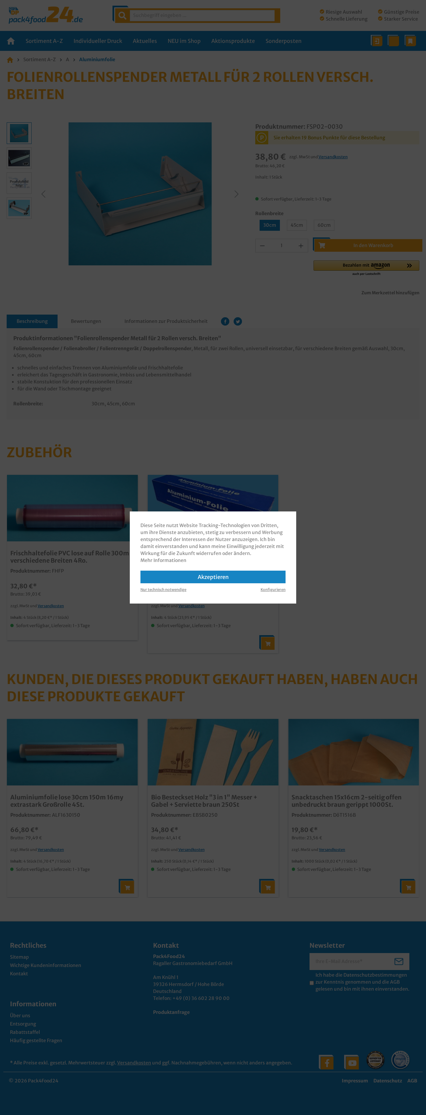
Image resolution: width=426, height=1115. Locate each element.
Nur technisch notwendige (163, 589)
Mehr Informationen (163, 560)
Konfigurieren (273, 589)
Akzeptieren (213, 577)
